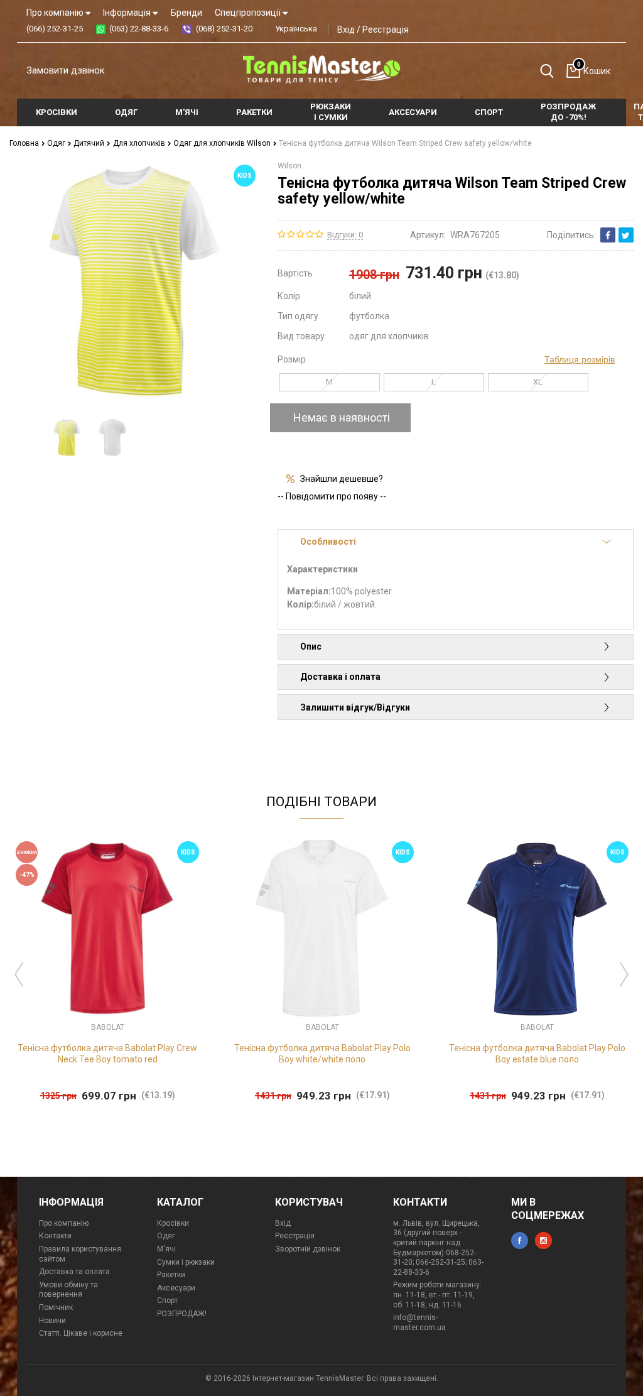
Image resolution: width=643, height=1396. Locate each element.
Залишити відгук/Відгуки (355, 707)
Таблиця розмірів (579, 359)
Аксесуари (176, 1288)
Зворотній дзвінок (307, 1249)
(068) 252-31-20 (224, 28)
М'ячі (166, 1249)
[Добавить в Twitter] (626, 235)
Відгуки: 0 (345, 234)
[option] (67, 436)
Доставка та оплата (74, 1271)
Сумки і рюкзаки (186, 1262)
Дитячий (89, 143)
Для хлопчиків (140, 143)
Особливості (328, 542)
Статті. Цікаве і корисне (80, 1333)
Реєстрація (385, 30)
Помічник (56, 1307)
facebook (519, 1240)
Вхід (346, 30)
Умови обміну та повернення (68, 1289)
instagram (543, 1240)
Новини (52, 1320)
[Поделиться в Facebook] (607, 235)
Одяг (57, 143)
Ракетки (171, 1274)
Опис (311, 646)
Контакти (55, 1235)
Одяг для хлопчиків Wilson (223, 143)
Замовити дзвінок (65, 70)
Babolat (107, 1027)
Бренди (186, 13)
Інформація (128, 13)
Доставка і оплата (340, 677)
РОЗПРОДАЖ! (182, 1313)
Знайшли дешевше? (341, 479)
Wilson (289, 165)
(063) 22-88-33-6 (138, 28)
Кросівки (173, 1223)
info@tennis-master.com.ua (419, 1322)
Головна (25, 143)
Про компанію (55, 13)
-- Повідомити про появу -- (332, 496)
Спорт (167, 1300)
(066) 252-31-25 (54, 28)
